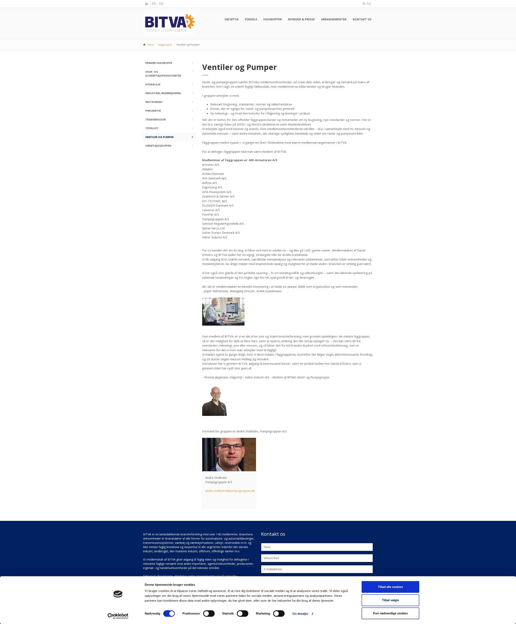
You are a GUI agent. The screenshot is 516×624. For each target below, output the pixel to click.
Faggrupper (272, 19)
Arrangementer (333, 19)
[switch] (209, 613)
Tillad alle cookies (390, 587)
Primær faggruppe (158, 63)
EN (154, 3)
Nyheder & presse (301, 19)
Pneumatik (153, 110)
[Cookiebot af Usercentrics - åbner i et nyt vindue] (118, 616)
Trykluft (152, 128)
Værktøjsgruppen (158, 145)
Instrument (154, 102)
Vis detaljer (300, 613)
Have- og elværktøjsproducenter (163, 74)
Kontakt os (362, 19)
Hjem (151, 44)
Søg (368, 3)
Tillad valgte (390, 600)
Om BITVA (232, 19)
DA (161, 3)
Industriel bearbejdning (163, 93)
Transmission (155, 119)
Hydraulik (152, 84)
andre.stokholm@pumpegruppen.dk (230, 491)
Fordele (251, 19)
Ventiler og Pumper (159, 137)
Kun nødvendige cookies (390, 613)
